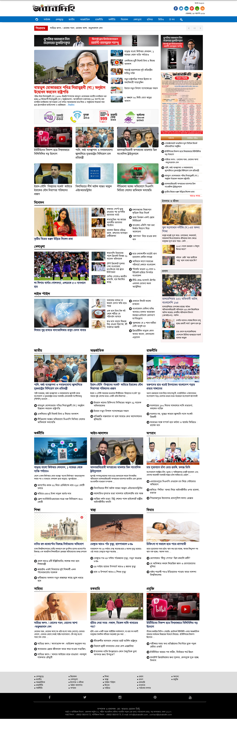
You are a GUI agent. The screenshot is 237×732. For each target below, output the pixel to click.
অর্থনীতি (111, 19)
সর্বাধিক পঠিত (192, 138)
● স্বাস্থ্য (105, 679)
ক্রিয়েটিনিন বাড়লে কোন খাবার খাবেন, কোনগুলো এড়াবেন (143, 334)
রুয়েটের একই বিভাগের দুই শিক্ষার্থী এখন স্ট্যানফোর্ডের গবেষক (57, 571)
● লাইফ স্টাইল (109, 682)
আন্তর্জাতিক (85, 19)
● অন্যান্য (175, 676)
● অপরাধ (72, 688)
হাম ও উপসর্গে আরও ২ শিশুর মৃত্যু (110, 571)
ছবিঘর (150, 19)
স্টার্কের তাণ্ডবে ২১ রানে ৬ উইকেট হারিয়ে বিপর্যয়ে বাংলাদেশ (143, 272)
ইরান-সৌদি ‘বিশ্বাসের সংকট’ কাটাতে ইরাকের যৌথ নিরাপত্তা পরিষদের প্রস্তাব (53, 190)
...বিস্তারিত (70, 105)
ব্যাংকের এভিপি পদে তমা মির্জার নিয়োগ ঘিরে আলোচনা (143, 228)
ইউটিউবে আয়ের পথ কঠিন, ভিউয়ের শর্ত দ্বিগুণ (171, 651)
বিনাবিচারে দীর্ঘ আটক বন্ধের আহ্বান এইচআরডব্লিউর (118, 488)
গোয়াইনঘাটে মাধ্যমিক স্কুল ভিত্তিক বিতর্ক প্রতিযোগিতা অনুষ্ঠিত (181, 145)
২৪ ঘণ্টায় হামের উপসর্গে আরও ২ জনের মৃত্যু (115, 566)
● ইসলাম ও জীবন (76, 682)
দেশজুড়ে (59, 19)
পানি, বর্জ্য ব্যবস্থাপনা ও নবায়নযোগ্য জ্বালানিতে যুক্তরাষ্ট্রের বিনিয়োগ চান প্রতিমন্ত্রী (94, 153)
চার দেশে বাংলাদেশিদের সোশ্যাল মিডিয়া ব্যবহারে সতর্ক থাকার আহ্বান (188, 334)
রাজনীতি (99, 19)
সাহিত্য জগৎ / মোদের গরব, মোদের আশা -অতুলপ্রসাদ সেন (181, 161)
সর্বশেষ (47, 19)
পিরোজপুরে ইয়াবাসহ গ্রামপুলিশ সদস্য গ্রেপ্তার (171, 498)
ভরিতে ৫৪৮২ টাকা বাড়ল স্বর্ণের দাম (54, 493)
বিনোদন (124, 19)
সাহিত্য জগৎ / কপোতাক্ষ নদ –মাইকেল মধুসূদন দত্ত (62, 643)
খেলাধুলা (137, 19)
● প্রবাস (140, 676)
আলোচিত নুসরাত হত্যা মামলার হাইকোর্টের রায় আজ (118, 493)
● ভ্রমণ (140, 679)
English (201, 3)
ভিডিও (161, 19)
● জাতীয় (38, 679)
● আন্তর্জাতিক (39, 682)
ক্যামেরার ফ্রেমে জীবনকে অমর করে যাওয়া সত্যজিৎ (62, 648)
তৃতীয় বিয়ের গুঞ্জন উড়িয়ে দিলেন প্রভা (179, 191)
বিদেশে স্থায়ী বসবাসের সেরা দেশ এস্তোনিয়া (114, 646)
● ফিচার (106, 685)
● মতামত (141, 685)
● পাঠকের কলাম (144, 688)
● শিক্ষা (106, 676)
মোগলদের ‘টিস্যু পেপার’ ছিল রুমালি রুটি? (170, 558)
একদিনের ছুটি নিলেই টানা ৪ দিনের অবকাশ (58, 413)
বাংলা (196, 3)
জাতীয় (72, 19)
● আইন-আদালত (75, 685)
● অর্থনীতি (38, 688)
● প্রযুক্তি (174, 679)
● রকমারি (141, 682)
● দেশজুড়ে (39, 676)
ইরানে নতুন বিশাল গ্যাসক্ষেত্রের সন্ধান (141, 88)
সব (173, 19)
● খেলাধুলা (73, 679)
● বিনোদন (72, 676)
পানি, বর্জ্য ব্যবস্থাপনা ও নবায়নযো (65, 28)
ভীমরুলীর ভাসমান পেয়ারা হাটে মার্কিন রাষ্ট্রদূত (115, 640)
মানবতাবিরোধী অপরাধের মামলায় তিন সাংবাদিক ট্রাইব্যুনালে (180, 185)
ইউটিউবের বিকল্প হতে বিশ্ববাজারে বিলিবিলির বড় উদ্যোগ (183, 153)
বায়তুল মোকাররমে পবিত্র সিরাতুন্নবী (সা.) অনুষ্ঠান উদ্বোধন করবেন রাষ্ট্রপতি (181, 177)
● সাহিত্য (106, 688)
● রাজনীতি (38, 685)
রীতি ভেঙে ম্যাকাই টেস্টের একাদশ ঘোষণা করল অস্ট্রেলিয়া (144, 283)
